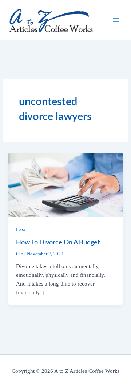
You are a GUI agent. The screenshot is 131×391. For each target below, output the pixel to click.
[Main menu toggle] (116, 20)
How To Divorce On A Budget (58, 242)
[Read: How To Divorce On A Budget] (65, 184)
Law (20, 229)
